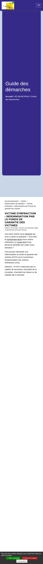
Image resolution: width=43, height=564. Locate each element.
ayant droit (22, 242)
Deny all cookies (30, 558)
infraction (28, 234)
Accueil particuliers (12, 201)
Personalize (21, 561)
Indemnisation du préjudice (15, 204)
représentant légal (14, 239)
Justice (24, 201)
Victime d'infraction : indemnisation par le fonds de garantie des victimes (20, 206)
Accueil (9, 96)
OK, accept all (14, 558)
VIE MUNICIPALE (22, 96)
